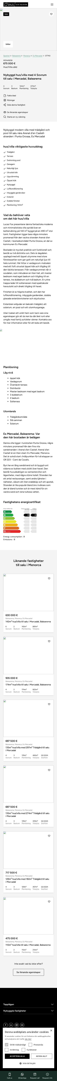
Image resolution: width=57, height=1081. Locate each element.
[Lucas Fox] (15, 4)
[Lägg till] (51, 14)
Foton (28, 349)
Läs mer (28, 1039)
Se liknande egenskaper (17, 112)
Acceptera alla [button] (17, 1056)
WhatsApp (22, 1078)
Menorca (26, 56)
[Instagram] (16, 1025)
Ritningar (11, 100)
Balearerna (16, 56)
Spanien (6, 56)
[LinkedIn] (11, 1025)
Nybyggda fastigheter (14, 1010)
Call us (9, 1078)
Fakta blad (11, 95)
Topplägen (8, 1004)
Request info (47, 1078)
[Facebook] (5, 1025)
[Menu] (52, 4)
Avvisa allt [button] (41, 1056)
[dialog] (28, 1048)
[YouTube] (22, 1025)
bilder (8, 44)
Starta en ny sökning (16, 117)
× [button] (51, 1031)
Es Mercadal (37, 56)
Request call (35, 1078)
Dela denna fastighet (16, 105)
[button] (49, 592)
